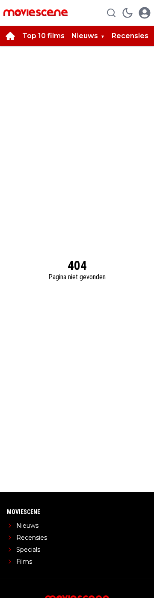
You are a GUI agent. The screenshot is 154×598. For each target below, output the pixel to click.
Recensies (130, 36)
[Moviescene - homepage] (35, 12)
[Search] (111, 13)
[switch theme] (127, 13)
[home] (10, 36)
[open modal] (145, 13)
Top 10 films (43, 36)
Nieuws (84, 36)
